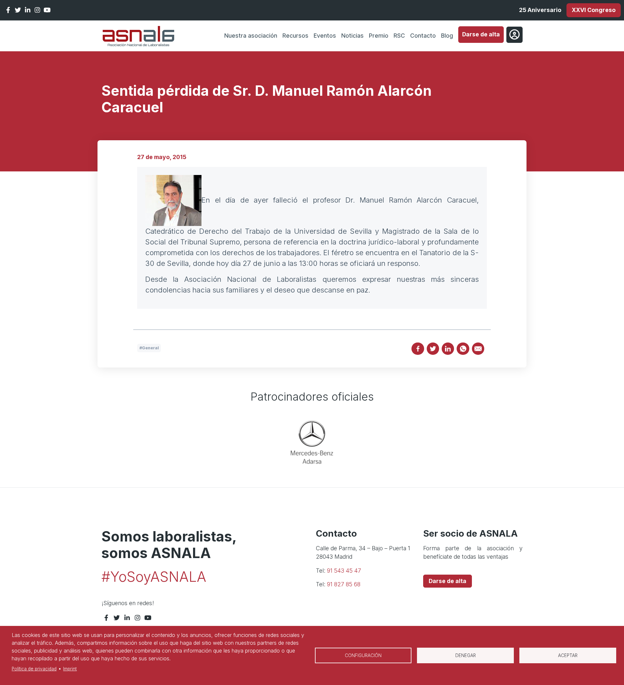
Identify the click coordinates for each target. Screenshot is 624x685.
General (150, 347)
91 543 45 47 (344, 570)
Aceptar (568, 655)
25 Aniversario (540, 9)
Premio (378, 35)
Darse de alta (481, 34)
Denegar (465, 655)
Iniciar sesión (514, 35)
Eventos (325, 35)
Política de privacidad (34, 668)
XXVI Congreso (594, 9)
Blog (447, 35)
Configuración (363, 655)
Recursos (295, 35)
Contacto (423, 35)
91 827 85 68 (343, 584)
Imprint (70, 668)
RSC (399, 35)
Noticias (352, 35)
